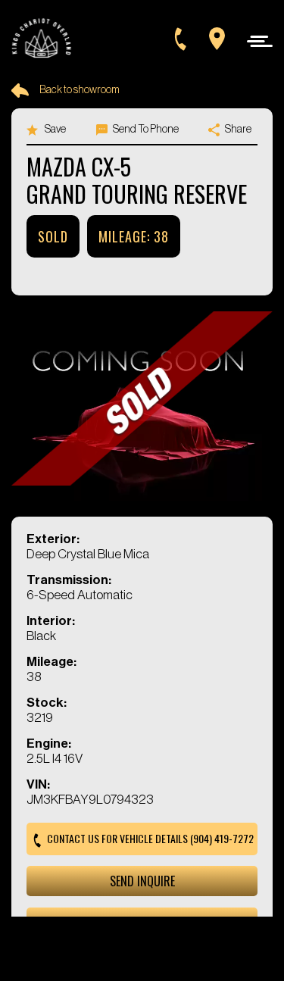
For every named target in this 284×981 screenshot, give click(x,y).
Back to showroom (79, 90)
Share (237, 129)
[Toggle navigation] (256, 40)
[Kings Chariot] (41, 39)
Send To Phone (145, 129)
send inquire (142, 881)
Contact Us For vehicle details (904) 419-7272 (149, 838)
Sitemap (175, 924)
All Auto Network (166, 944)
